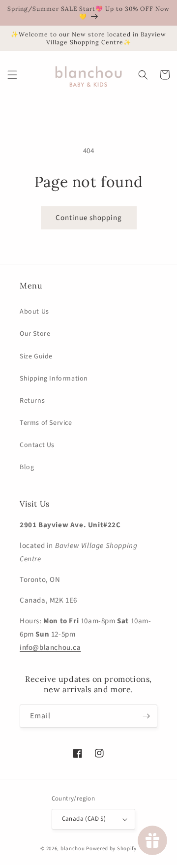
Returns (32, 401)
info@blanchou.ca (50, 647)
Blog (27, 467)
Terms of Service (46, 423)
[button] (12, 75)
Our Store (35, 334)
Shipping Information (54, 379)
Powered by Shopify (111, 848)
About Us (34, 312)
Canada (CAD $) (84, 818)
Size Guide (36, 356)
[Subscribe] (146, 716)
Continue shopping (89, 218)
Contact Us (37, 445)
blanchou (72, 848)
